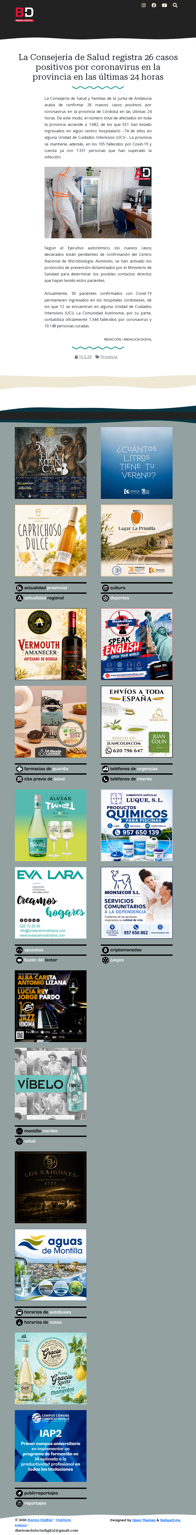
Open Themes (144, 1520)
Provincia (109, 356)
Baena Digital (40, 1520)
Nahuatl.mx (170, 1520)
